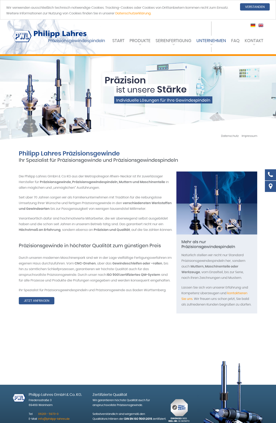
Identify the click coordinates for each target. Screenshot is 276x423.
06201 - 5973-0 (48, 414)
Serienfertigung (173, 41)
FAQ (235, 41)
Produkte (140, 41)
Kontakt (254, 41)
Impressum (249, 136)
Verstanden (255, 7)
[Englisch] (260, 25)
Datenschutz (230, 136)
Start (118, 41)
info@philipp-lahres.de (54, 419)
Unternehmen (211, 41)
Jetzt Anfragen (36, 300)
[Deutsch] (253, 25)
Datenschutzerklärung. (133, 13)
